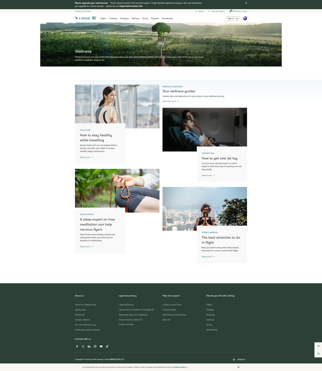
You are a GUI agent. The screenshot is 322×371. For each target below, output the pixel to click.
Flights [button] (103, 18)
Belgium (241, 359)
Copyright (79, 359)
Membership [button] (167, 18)
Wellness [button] (135, 18)
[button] (238, 367)
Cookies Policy (179, 367)
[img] (246, 3)
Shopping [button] (124, 18)
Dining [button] (145, 18)
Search (201, 11)
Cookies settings (126, 324)
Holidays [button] (113, 18)
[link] (117, 106)
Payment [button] (155, 18)
